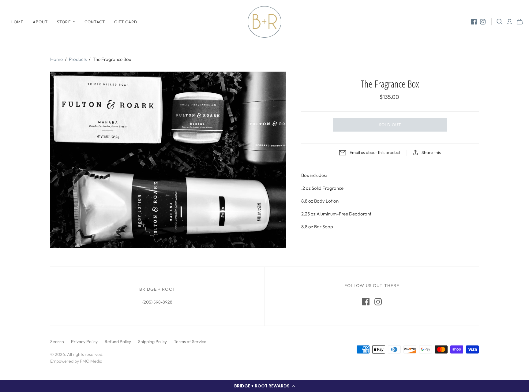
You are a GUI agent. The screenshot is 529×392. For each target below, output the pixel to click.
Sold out (390, 124)
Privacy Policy (84, 341)
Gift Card (125, 21)
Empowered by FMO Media (76, 361)
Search (57, 341)
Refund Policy (118, 341)
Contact (94, 21)
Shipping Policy (152, 341)
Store (64, 21)
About (40, 21)
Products (78, 59)
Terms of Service (190, 341)
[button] (264, 386)
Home (17, 21)
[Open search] (500, 22)
